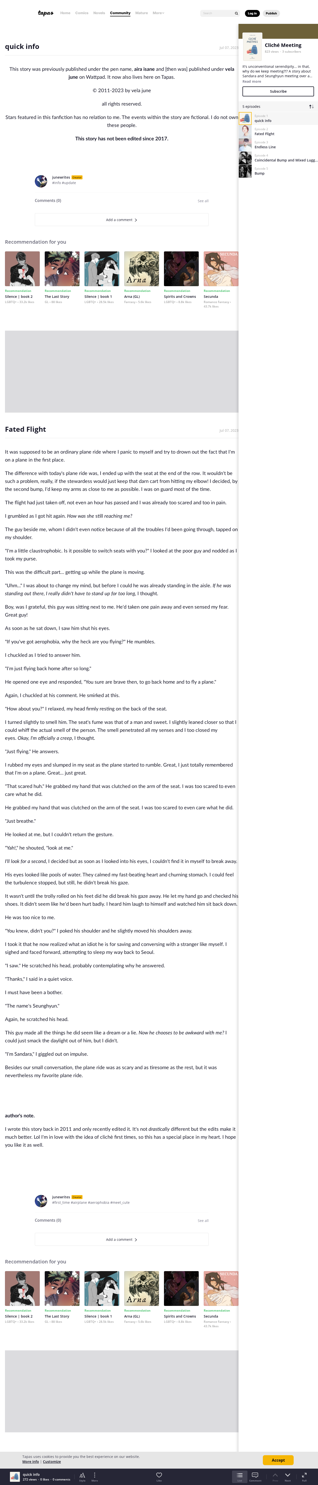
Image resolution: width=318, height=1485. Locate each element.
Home (65, 13)
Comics (81, 13)
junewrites (61, 177)
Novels (99, 13)
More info (30, 1461)
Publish (271, 13)
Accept (278, 1460)
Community (120, 13)
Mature (141, 13)
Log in (252, 13)
